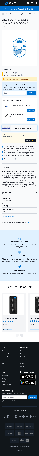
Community (24, 351)
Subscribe (33, 397)
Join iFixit (30, 140)
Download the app (27, 372)
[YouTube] (20, 416)
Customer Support (7, 354)
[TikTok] (4, 416)
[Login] (36, 3)
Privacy (4, 379)
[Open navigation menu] (2, 3)
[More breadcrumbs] (3, 14)
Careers (4, 360)
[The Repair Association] (34, 416)
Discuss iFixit (6, 357)
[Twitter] (12, 416)
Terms (3, 382)
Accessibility (5, 375)
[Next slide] (21, 335)
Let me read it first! (9, 401)
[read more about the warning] (28, 222)
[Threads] (31, 416)
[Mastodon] (23, 416)
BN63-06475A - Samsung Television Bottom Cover (21, 14)
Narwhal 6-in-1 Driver (16, 115)
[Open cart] (32, 3)
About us (4, 351)
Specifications (6, 193)
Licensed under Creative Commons (19, 447)
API (3, 363)
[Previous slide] (17, 335)
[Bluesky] (27, 417)
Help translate (18, 410)
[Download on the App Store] (28, 376)
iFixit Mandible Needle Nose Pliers (20, 105)
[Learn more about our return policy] (15, 158)
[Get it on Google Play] (28, 382)
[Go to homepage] (11, 3)
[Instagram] (16, 416)
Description (6, 167)
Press (22, 363)
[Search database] (28, 3)
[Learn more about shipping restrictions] (16, 73)
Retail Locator (24, 357)
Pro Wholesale (24, 354)
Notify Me (32, 93)
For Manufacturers (26, 360)
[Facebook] (8, 416)
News (22, 366)
